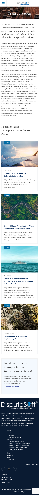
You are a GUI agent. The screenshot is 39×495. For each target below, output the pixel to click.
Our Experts (12, 435)
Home (9, 431)
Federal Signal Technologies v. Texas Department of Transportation (19, 227)
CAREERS (4, 475)
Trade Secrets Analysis (16, 449)
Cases (9, 453)
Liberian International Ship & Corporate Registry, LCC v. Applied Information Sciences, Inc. (18, 281)
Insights (9, 457)
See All (11, 451)
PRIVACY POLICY (6, 480)
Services (9, 439)
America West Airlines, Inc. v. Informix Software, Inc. (16, 174)
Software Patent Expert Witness (19, 445)
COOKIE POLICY (6, 482)
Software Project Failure (16, 441)
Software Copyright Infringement (19, 443)
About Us (10, 433)
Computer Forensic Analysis (18, 447)
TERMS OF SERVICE (7, 477)
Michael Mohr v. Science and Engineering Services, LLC (15, 337)
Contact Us (10, 459)
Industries (10, 455)
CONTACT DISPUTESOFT (12, 387)
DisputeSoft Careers (15, 437)
